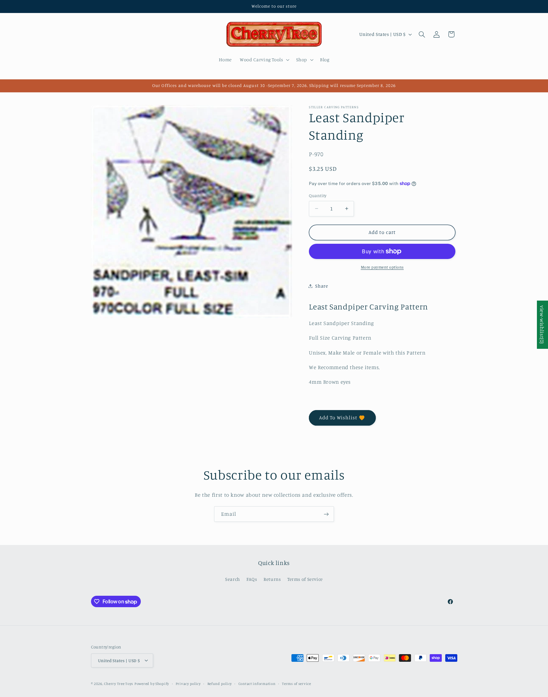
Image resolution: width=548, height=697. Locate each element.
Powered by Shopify (151, 683)
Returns (272, 579)
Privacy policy (188, 683)
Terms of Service (305, 579)
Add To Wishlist (338, 418)
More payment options (382, 267)
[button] (264, 60)
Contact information (257, 683)
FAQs (251, 579)
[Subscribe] (326, 514)
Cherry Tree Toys (118, 683)
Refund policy (219, 683)
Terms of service (296, 683)
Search (232, 579)
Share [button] (321, 286)
